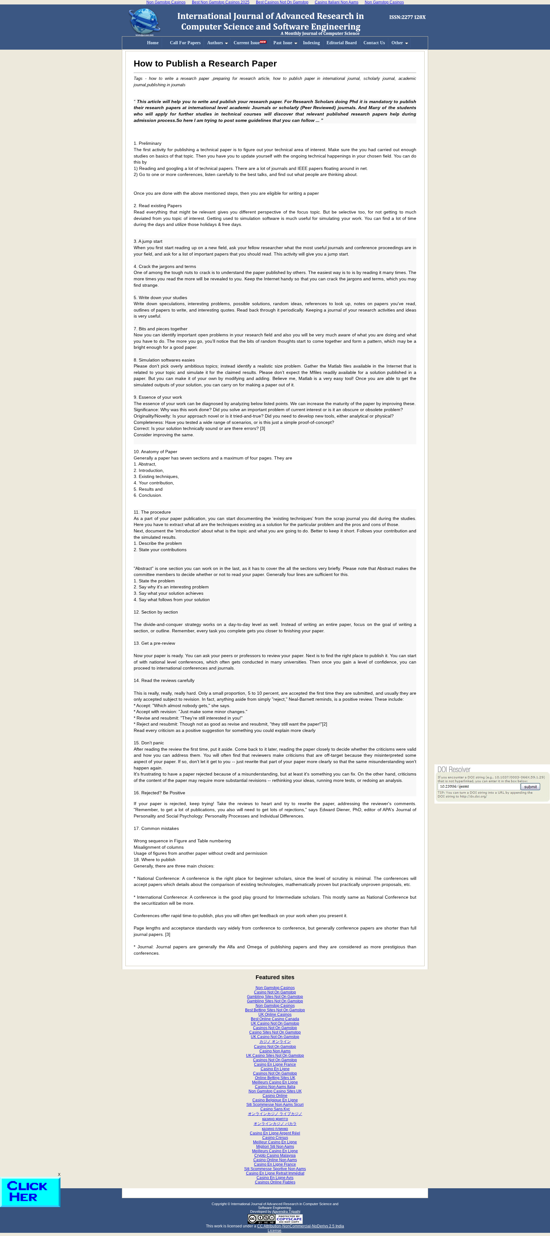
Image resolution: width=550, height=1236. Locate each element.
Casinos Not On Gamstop (275, 1028)
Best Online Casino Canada (275, 1019)
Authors (215, 42)
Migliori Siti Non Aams (275, 1146)
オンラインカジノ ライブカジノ (275, 1114)
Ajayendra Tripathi (286, 1211)
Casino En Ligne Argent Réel (275, 1133)
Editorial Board (342, 42)
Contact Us (374, 42)
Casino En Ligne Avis (275, 1178)
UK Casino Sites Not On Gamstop (275, 1055)
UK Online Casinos (275, 1014)
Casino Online (275, 1095)
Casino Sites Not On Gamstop (275, 1032)
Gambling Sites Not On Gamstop (275, 996)
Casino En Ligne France (275, 1064)
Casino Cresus (275, 1137)
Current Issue (247, 42)
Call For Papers (185, 42)
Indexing (311, 42)
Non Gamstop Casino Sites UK (275, 1091)
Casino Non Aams (275, 1051)
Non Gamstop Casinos (275, 988)
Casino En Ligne (275, 1069)
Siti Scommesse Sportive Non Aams (275, 1169)
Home (153, 42)
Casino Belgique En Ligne (275, 1100)
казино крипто (275, 1119)
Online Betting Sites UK (275, 1078)
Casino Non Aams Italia (275, 1087)
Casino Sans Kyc (275, 1109)
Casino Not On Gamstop (275, 992)
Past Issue (282, 42)
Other (397, 42)
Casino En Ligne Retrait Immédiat (275, 1173)
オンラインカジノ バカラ (275, 1123)
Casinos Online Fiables (275, 1182)
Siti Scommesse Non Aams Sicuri (275, 1104)
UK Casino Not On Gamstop (275, 1023)
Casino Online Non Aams (275, 1160)
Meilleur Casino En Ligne (275, 1142)
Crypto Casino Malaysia (275, 1155)
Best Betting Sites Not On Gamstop (275, 1010)
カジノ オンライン (275, 1041)
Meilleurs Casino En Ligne (275, 1082)
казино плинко (275, 1129)
